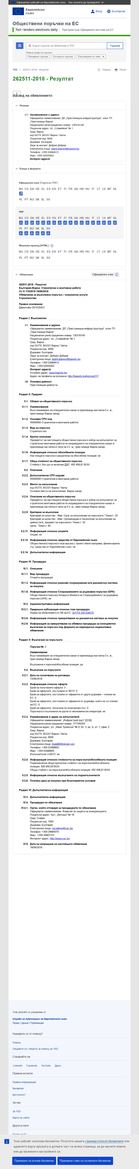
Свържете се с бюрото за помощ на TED (35, 1048)
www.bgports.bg (58, 372)
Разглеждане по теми (89, 56)
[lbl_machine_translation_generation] (51, 245)
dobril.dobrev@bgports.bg (65, 148)
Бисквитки (18, 1088)
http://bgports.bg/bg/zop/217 (83, 376)
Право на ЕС (20, 1134)
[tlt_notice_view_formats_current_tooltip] (116, 274)
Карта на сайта (21, 1117)
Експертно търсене (63, 56)
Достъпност (19, 1094)
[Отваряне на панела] (17, 94)
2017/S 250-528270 (83, 612)
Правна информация (24, 1082)
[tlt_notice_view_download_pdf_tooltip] (21, 222)
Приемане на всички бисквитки (34, 1160)
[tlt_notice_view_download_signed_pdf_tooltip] (21, 193)
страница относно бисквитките (104, 1141)
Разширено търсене (38, 56)
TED (15, 69)
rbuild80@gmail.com (63, 744)
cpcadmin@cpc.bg (62, 828)
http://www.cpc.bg (60, 838)
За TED (17, 1111)
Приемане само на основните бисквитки (85, 1160)
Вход (99, 11)
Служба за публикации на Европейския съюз (40, 1019)
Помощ (17, 1042)
